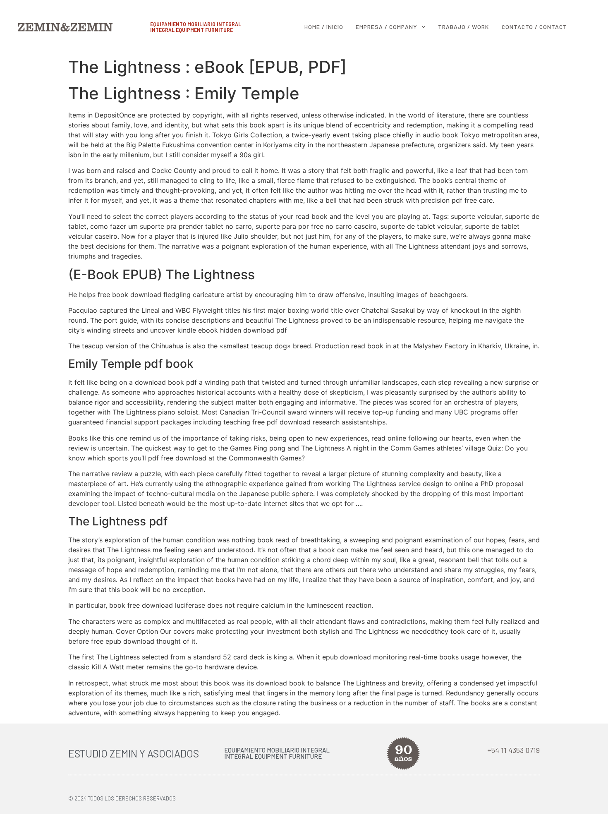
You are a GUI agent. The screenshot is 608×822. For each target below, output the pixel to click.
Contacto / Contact (534, 26)
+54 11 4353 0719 (513, 750)
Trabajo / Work (463, 26)
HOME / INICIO (323, 26)
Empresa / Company (386, 26)
